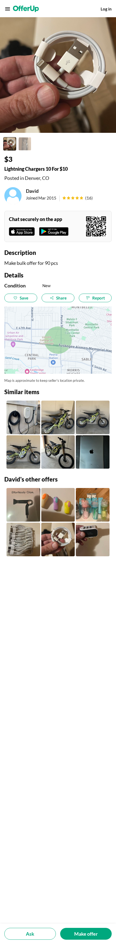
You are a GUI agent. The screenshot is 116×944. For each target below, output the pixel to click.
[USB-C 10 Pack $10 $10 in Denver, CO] (23, 539)
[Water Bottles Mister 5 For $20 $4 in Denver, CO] (93, 505)
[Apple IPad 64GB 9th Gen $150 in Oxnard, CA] (93, 452)
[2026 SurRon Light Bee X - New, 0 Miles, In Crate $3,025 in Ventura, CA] (58, 452)
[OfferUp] (26, 9)
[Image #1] (9, 144)
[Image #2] (24, 144)
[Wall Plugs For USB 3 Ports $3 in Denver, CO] (93, 539)
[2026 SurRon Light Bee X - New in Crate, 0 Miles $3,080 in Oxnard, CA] (23, 452)
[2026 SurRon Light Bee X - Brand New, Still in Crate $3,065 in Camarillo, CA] (93, 417)
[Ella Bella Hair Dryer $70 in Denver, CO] (23, 505)
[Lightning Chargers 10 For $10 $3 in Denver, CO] (58, 539)
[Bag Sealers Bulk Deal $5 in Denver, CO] (58, 505)
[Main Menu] (7, 9)
